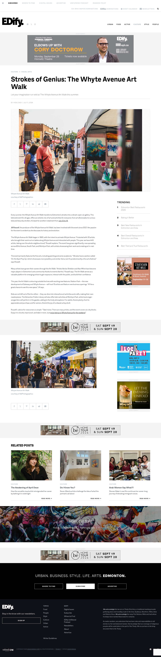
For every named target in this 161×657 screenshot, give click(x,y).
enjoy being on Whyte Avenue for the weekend (67, 313)
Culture (137, 24)
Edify (66, 606)
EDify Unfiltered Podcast (70, 621)
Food (118, 24)
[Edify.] (13, 22)
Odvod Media (71, 649)
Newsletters (68, 625)
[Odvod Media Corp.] (8, 650)
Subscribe (13, 3)
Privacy (58, 649)
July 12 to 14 (63, 221)
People (155, 24)
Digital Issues (45, 3)
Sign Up (21, 620)
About (66, 629)
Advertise (61, 3)
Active (127, 24)
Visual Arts (26, 72)
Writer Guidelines (50, 638)
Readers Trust (99, 3)
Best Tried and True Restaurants (134, 246)
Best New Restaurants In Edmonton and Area (131, 226)
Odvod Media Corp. (33, 649)
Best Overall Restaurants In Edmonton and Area (132, 237)
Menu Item (47, 635)
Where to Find (28, 3)
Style (146, 24)
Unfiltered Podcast (79, 3)
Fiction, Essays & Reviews (65, 527)
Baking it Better (127, 217)
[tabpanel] (80, 581)
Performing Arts (87, 527)
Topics (46, 606)
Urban (110, 24)
